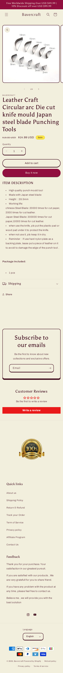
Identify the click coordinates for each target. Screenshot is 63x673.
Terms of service (41, 666)
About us (11, 493)
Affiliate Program (15, 537)
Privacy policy (13, 530)
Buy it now (31, 172)
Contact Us (12, 544)
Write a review (31, 410)
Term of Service (15, 522)
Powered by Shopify (32, 661)
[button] (6, 14)
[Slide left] (24, 89)
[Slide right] (38, 89)
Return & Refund (15, 507)
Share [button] (9, 294)
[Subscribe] (49, 368)
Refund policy (50, 661)
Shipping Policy (14, 500)
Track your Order (15, 515)
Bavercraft (18, 661)
